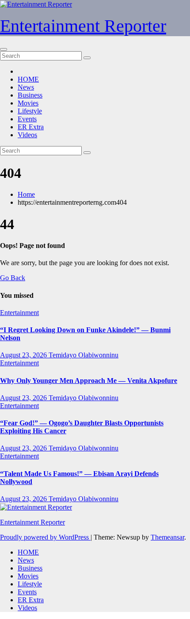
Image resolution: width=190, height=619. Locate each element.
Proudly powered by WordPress (45, 537)
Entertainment (19, 312)
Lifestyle (30, 111)
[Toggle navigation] (3, 49)
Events (27, 119)
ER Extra (31, 127)
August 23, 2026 (24, 355)
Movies (28, 103)
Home (26, 194)
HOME (28, 79)
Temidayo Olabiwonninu (83, 355)
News (26, 87)
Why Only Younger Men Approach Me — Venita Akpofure (88, 380)
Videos (27, 135)
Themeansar (167, 537)
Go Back (12, 277)
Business (30, 95)
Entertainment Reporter (83, 26)
